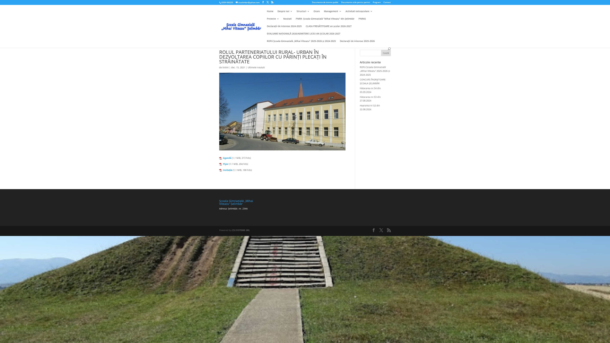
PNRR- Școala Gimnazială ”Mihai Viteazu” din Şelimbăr (325, 19)
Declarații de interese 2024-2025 (284, 26)
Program (377, 2)
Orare (317, 11)
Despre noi (283, 11)
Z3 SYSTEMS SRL (241, 230)
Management (331, 11)
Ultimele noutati (256, 67)
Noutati (287, 19)
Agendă (227, 157)
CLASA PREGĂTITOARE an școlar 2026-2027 (329, 26)
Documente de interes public (325, 2)
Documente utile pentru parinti (355, 2)
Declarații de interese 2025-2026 (357, 41)
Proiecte (271, 19)
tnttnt (226, 67)
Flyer (225, 163)
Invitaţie (227, 170)
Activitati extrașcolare (357, 11)
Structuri (301, 11)
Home (270, 11)
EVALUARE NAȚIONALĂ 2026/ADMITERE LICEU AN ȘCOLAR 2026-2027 (303, 34)
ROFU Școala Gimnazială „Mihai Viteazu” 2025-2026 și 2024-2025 (301, 41)
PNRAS (362, 19)
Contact (387, 2)
